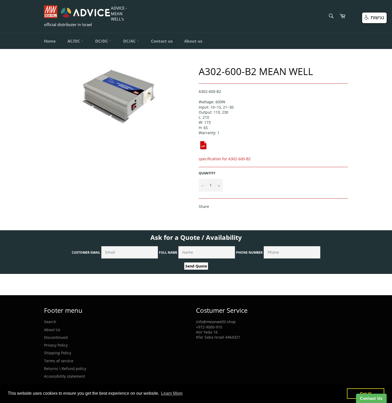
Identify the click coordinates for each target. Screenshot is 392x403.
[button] (374, 18)
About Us (52, 329)
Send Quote (196, 266)
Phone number (249, 252)
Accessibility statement (64, 376)
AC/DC (74, 41)
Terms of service (58, 360)
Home (50, 41)
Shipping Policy (57, 352)
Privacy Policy (56, 345)
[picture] (203, 148)
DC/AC (130, 41)
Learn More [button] (172, 393)
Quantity (207, 173)
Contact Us (371, 398)
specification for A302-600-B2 (225, 158)
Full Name (168, 252)
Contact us (162, 41)
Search (50, 321)
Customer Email (86, 252)
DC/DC (102, 41)
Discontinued (56, 337)
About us (193, 41)
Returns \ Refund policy (65, 368)
